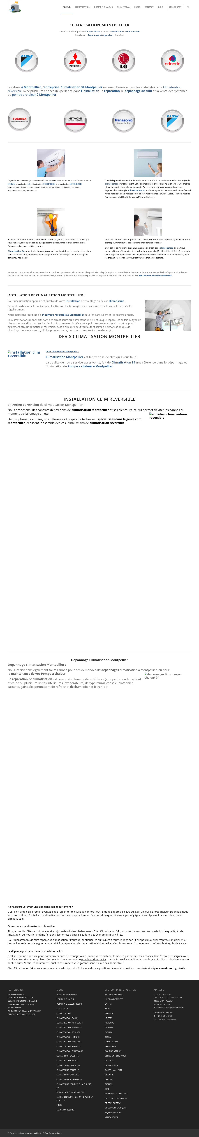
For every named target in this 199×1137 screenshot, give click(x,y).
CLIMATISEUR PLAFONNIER (69, 1079)
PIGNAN (109, 1084)
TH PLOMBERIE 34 (16, 994)
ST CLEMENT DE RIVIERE (116, 1098)
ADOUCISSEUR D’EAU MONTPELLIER (24, 1011)
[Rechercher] (188, 7)
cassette (13, 687)
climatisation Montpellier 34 (30, 1133)
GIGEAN (108, 1037)
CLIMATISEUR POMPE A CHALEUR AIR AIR (73, 1086)
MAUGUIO (109, 1013)
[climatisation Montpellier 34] (14, 7)
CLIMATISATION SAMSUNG (68, 1027)
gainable (27, 687)
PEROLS (108, 1079)
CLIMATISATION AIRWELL (68, 1046)
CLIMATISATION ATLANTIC (68, 1041)
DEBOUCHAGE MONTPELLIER (21, 1014)
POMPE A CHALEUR (65, 999)
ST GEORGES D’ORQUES (116, 1107)
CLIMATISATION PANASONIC (69, 1051)
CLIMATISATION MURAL (67, 1060)
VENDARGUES (111, 1117)
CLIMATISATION (63, 1013)
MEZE (107, 1008)
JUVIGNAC (109, 1022)
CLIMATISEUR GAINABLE (67, 1074)
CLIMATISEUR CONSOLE (67, 1070)
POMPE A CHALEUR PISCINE (69, 1003)
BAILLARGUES (111, 1065)
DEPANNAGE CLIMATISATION (70, 1092)
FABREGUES (110, 1046)
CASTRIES (109, 1060)
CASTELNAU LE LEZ (113, 1070)
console (111, 683)
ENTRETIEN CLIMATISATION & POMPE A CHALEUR (74, 1098)
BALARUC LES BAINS (114, 994)
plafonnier (125, 683)
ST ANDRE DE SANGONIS (116, 1093)
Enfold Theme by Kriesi (52, 1133)
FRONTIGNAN (111, 1041)
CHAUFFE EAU (62, 1008)
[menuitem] (67, 7)
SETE (107, 1089)
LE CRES (108, 1018)
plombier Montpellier (93, 959)
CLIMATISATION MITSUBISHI (69, 1022)
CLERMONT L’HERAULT (115, 1055)
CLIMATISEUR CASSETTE (67, 1055)
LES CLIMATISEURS (65, 1109)
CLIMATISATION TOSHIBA (68, 1032)
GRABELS (109, 1027)
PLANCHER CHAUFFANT (67, 994)
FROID (59, 1105)
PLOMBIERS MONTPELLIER (20, 997)
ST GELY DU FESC (112, 1103)
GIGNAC (108, 1032)
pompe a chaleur (24, 94)
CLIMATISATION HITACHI (68, 1037)
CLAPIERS (109, 1074)
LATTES (108, 1003)
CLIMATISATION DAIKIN (67, 1018)
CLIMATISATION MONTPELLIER (22, 1000)
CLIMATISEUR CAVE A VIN (68, 1065)
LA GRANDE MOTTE (114, 999)
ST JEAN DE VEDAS (113, 1112)
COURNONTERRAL (113, 1051)
